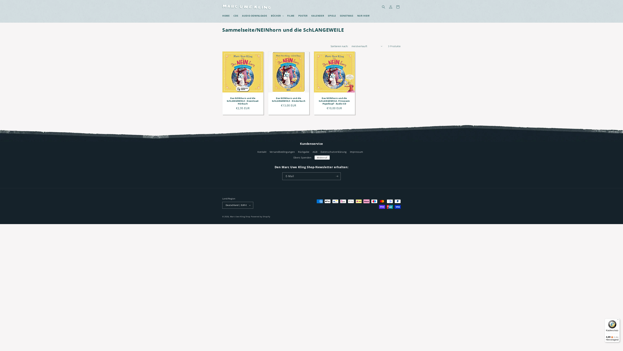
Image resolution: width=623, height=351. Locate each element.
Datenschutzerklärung (334, 151)
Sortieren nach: (339, 46)
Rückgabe (303, 151)
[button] (277, 15)
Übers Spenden (302, 157)
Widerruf (322, 157)
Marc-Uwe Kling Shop (240, 216)
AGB (315, 151)
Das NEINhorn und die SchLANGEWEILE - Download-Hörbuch (243, 101)
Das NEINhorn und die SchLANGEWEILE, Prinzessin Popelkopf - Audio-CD (334, 101)
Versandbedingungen (282, 151)
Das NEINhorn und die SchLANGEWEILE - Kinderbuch (288, 99)
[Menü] (618, 320)
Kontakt (261, 151)
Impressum (356, 151)
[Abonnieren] (337, 176)
